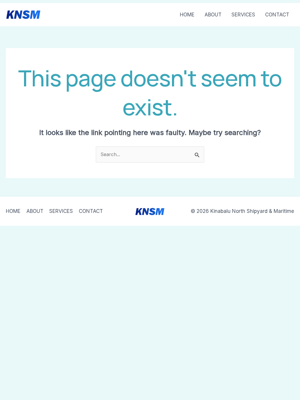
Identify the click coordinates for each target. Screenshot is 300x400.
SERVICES (243, 15)
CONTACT (277, 15)
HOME (187, 15)
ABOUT (212, 15)
